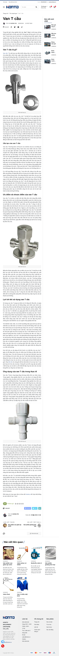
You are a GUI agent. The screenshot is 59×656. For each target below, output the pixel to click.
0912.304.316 (25, 622)
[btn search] (36, 7)
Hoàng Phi (14, 23)
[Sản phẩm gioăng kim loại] (50, 553)
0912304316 (43, 2)
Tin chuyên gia (8, 548)
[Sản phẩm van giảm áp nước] (8, 553)
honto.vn (28, 494)
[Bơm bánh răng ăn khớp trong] (47, 53)
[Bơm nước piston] (47, 62)
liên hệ (10, 362)
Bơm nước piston (53, 61)
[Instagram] (38, 515)
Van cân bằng (49, 629)
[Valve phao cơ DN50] (22, 553)
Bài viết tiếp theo (33, 522)
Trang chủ (36, 622)
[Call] (2, 646)
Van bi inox (49, 627)
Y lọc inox (48, 624)
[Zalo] (2, 641)
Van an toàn (49, 622)
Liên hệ (36, 627)
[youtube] (40, 515)
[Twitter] (35, 515)
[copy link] (21, 27)
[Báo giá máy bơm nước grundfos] (47, 27)
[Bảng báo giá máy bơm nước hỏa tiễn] (47, 44)
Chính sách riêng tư (37, 630)
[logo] (12, 7)
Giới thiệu (36, 624)
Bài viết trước (9, 522)
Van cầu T (6, 53)
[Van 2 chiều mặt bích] (22, 584)
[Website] (33, 515)
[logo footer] (9, 617)
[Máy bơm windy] (47, 36)
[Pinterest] (36, 515)
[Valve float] (8, 584)
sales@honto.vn (52, 2)
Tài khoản (5, 2)
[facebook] (31, 515)
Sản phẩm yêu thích (13, 2)
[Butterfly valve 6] (36, 553)
